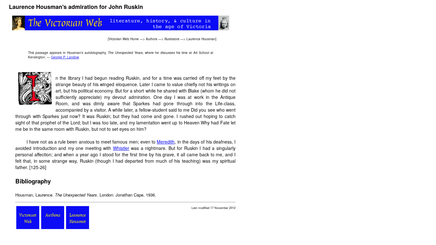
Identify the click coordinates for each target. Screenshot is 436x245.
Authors (151, 39)
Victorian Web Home (124, 39)
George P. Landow (65, 57)
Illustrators (171, 39)
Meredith (166, 141)
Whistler (121, 148)
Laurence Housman (200, 39)
